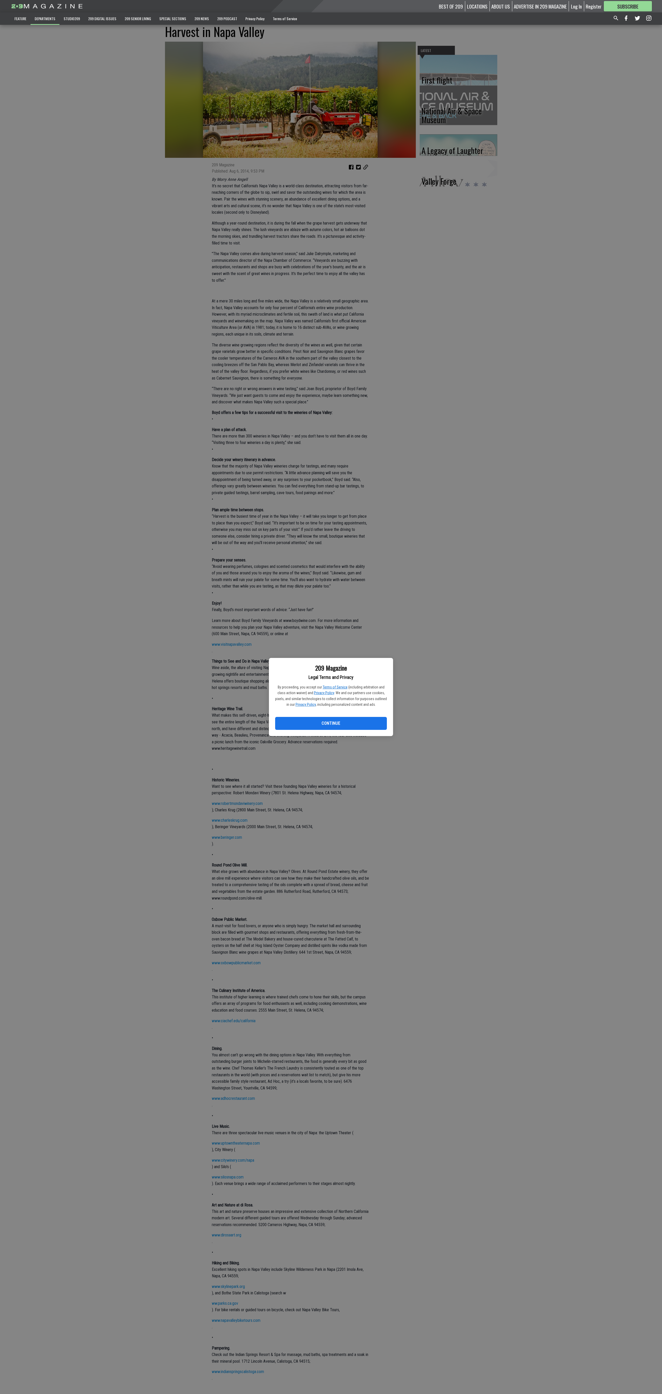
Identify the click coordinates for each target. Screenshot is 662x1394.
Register (593, 6)
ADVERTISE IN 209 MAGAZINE (540, 6)
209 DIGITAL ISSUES (102, 18)
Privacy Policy (324, 693)
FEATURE (20, 18)
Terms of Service (335, 687)
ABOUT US (500, 6)
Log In (576, 6)
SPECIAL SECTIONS (172, 18)
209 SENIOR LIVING (138, 18)
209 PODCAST (227, 18)
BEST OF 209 (451, 6)
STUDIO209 (72, 18)
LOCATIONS (477, 6)
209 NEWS (201, 18)
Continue (331, 723)
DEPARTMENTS (45, 18)
